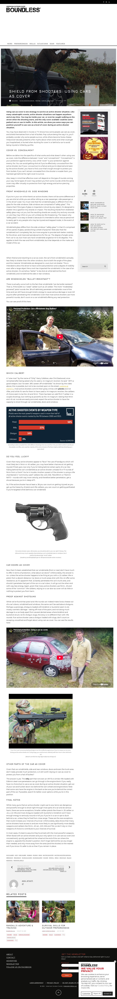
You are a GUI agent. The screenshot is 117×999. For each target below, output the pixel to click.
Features (60, 43)
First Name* (65, 963)
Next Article (59, 865)
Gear (52, 43)
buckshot (18, 857)
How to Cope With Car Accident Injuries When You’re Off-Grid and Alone (98, 227)
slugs (69, 857)
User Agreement (37, 983)
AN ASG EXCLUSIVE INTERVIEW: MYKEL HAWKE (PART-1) (54, 869)
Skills (33, 43)
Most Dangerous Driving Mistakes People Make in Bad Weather (98, 205)
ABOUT (9, 954)
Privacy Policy (53, 983)
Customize (86, 993)
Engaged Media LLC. (70, 986)
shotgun (63, 857)
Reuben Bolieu (10, 931)
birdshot (10, 857)
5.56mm (30, 855)
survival (10, 860)
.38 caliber (22, 855)
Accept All (107, 993)
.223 (17, 855)
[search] (105, 266)
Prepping (38, 100)
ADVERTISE (11, 961)
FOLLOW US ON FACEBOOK (19, 967)
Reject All (97, 993)
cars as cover (27, 857)
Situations (42, 43)
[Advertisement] (58, 27)
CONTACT (10, 958)
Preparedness (21, 43)
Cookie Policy (103, 986)
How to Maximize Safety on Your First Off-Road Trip (98, 216)
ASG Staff (15, 100)
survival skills (19, 860)
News (9, 43)
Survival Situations (47, 100)
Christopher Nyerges (48, 931)
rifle (57, 857)
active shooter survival (63, 855)
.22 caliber (10, 855)
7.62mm (36, 855)
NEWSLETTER (12, 964)
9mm (40, 855)
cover (46, 857)
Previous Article (23, 865)
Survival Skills (11, 937)
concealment (38, 857)
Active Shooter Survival (27, 100)
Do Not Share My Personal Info (75, 983)
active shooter (49, 855)
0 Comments (10, 940)
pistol (52, 857)
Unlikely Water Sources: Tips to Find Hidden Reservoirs (25, 869)
